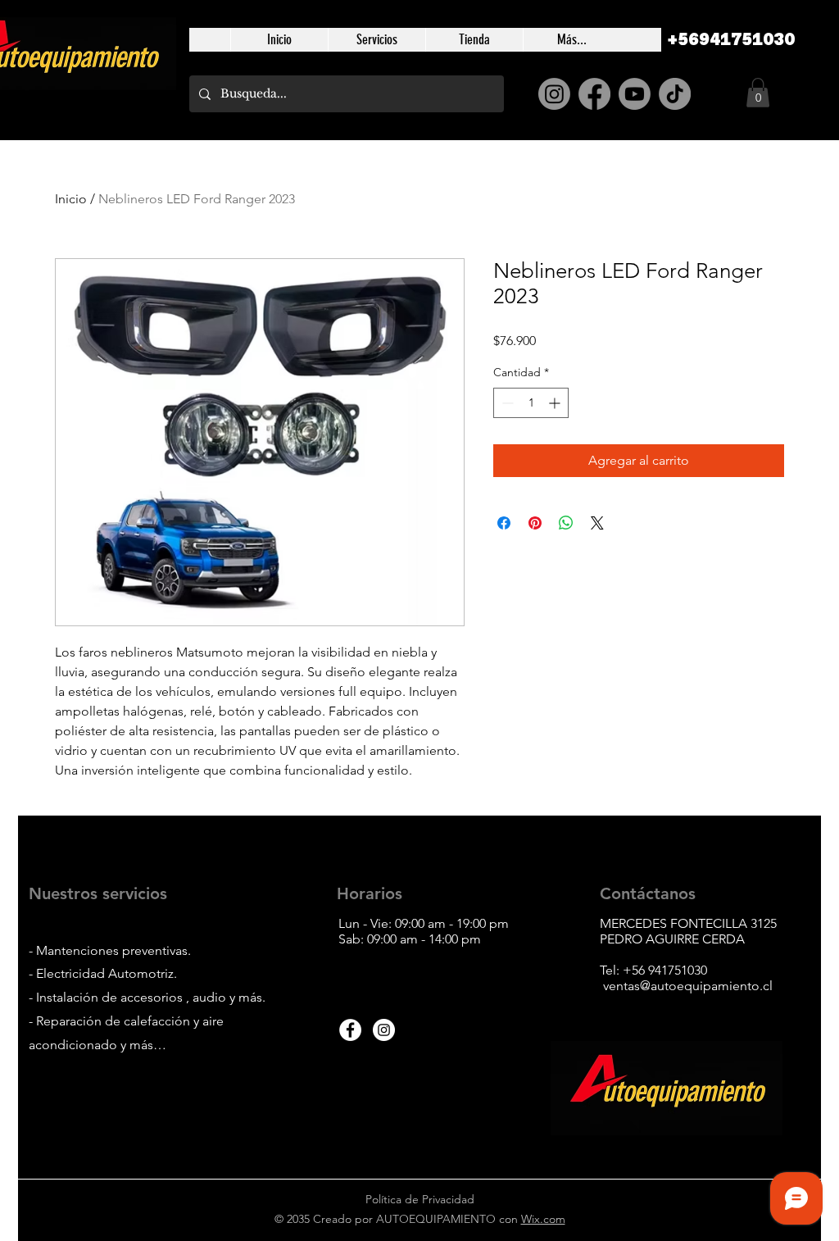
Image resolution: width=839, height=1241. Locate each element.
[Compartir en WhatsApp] (566, 523)
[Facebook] (594, 94)
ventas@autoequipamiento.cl (688, 985)
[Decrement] (506, 403)
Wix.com (543, 1218)
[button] (758, 92)
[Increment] (556, 403)
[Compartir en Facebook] (504, 523)
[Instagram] (554, 94)
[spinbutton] (531, 403)
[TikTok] (675, 94)
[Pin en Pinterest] (535, 523)
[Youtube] (635, 94)
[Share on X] (597, 523)
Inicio (71, 199)
